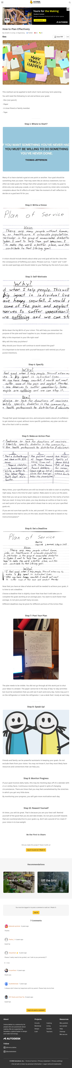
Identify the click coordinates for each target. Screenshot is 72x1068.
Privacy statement (44, 1061)
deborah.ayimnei (14, 926)
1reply (8, 963)
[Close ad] (68, 9)
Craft (36, 1032)
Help (61, 1029)
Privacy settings (57, 1061)
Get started (63, 1026)
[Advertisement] (36, 16)
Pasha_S (12, 939)
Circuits (37, 1023)
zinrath (6, 33)
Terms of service (31, 1061)
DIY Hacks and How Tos (16, 997)
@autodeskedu (11, 1052)
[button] (2, 2)
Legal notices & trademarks (52, 1064)
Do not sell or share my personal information (27, 1064)
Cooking (49, 1023)
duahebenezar (13, 984)
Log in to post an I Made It (36, 850)
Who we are (63, 1034)
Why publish (64, 1023)
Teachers (49, 1032)
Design (37, 1029)
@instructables (11, 1047)
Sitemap (62, 1032)
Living (13, 33)
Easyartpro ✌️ (13, 953)
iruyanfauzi (13, 970)
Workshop (38, 1026)
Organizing (21, 33)
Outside (49, 1029)
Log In (36, 912)
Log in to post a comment (36, 1010)
